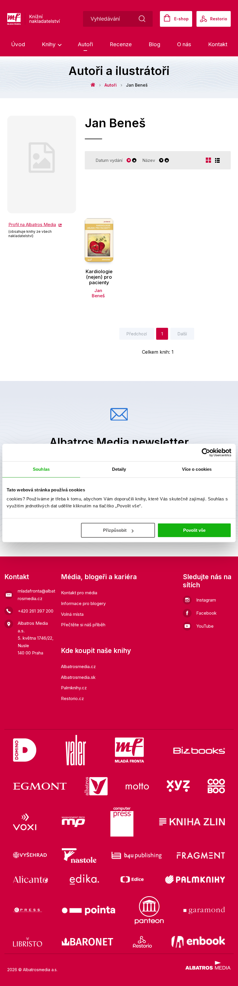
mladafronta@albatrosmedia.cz (36, 594)
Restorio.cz (72, 698)
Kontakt (217, 44)
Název (148, 160)
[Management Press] (73, 821)
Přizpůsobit (115, 530)
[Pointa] (88, 910)
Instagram (206, 600)
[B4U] (136, 855)
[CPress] (27, 910)
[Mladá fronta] (129, 750)
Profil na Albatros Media (32, 224)
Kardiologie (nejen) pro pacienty (99, 277)
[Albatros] (96, 786)
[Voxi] (24, 821)
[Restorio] (142, 941)
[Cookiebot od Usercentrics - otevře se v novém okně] (206, 452)
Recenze (121, 44)
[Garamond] (204, 910)
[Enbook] (198, 941)
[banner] (52, 19)
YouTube (205, 626)
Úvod (18, 44)
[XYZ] (178, 786)
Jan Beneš (98, 293)
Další (182, 334)
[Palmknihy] (195, 879)
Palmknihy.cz (74, 687)
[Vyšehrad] (30, 855)
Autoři (85, 44)
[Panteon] (149, 910)
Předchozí (136, 334)
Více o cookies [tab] (197, 469)
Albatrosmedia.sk (78, 677)
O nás (184, 44)
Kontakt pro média (79, 592)
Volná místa (72, 614)
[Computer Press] (121, 821)
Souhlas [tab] (41, 469)
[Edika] (84, 879)
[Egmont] (40, 786)
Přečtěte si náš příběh (83, 624)
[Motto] (137, 786)
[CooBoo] (216, 786)
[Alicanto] (30, 879)
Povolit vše (194, 530)
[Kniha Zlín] (192, 821)
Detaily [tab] (119, 469)
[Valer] (76, 750)
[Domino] (24, 750)
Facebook (206, 613)
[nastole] (79, 855)
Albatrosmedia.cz (78, 666)
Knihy (49, 44)
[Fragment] (201, 855)
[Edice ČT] (132, 879)
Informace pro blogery (83, 603)
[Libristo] (27, 941)
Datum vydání (108, 160)
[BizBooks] (199, 750)
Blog (154, 44)
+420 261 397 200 (35, 611)
